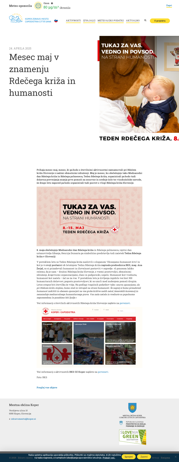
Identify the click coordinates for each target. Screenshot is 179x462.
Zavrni (144, 456)
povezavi (125, 303)
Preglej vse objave (47, 387)
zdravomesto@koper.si (23, 418)
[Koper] (30, 18)
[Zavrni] (175, 456)
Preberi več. (109, 457)
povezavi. (103, 371)
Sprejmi (129, 456)
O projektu (160, 20)
